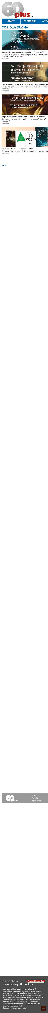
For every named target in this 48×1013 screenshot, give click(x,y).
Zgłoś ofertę (36, 801)
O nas (34, 795)
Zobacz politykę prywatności (14, 1008)
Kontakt (35, 798)
